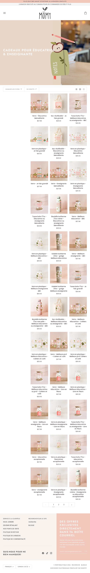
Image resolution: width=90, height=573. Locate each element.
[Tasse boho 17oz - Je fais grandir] (78, 274)
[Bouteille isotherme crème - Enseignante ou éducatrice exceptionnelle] (78, 477)
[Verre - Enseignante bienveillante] (59, 171)
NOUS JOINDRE (8, 522)
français (8, 566)
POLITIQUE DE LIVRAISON (11, 536)
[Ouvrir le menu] (6, 13)
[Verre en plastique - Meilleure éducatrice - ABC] (39, 241)
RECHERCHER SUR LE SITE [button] (38, 518)
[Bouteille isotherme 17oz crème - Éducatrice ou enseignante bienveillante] (59, 204)
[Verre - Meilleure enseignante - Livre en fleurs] (39, 409)
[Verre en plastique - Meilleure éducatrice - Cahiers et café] (39, 341)
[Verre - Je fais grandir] (39, 171)
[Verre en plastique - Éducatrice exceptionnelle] (59, 444)
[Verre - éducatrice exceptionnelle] (39, 444)
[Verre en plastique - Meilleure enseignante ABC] (39, 274)
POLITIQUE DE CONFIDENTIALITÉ (14, 539)
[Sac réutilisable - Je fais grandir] (59, 103)
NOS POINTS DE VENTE (11, 529)
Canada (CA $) (23, 566)
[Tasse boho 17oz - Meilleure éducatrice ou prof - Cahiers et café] (39, 374)
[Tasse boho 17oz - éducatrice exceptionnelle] (78, 444)
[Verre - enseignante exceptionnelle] (39, 477)
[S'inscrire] (85, 551)
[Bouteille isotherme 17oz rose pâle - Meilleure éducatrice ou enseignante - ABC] (39, 307)
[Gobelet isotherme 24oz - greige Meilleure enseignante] (59, 274)
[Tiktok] (47, 553)
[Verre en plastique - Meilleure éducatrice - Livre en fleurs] (78, 374)
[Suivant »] (72, 504)
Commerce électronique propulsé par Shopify (68, 568)
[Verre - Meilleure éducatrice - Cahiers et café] (78, 307)
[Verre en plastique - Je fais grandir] (39, 136)
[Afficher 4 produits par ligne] (84, 89)
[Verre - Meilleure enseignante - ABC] (78, 241)
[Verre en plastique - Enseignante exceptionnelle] (59, 477)
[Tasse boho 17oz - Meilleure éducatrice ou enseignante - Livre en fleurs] (78, 409)
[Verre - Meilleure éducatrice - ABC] (78, 204)
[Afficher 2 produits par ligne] (76, 89)
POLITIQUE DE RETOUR (11, 532)
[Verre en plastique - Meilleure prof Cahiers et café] (78, 341)
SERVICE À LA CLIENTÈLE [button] (11, 518)
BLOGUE (31, 525)
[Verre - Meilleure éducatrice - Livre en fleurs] (59, 374)
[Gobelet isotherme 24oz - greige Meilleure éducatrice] (59, 241)
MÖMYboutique (61, 565)
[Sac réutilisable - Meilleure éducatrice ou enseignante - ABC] (59, 307)
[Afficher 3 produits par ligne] (80, 89)
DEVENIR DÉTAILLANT (10, 525)
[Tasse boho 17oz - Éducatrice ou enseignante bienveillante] (39, 204)
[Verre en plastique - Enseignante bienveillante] (78, 171)
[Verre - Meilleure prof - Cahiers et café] (59, 341)
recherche (32, 522)
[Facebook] (43, 553)
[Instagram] (51, 553)
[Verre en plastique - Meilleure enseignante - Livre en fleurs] (59, 409)
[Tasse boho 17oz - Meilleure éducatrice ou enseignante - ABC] (78, 103)
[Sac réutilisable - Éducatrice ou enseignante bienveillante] (59, 136)
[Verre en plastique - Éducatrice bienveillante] (78, 136)
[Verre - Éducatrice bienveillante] (39, 103)
